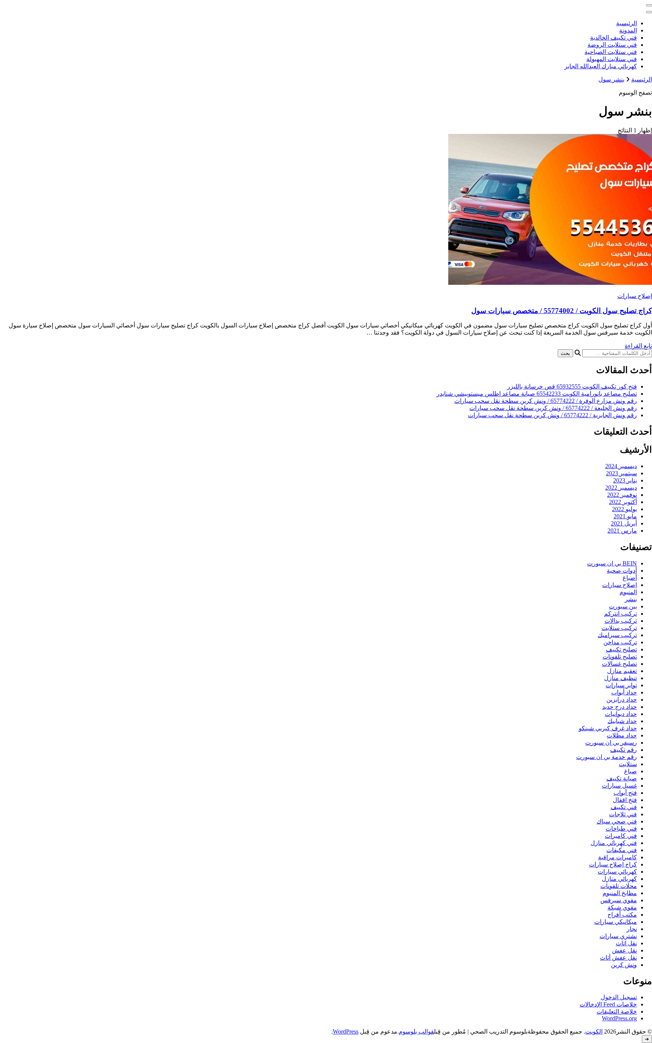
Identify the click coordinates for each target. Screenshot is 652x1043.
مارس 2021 (622, 530)
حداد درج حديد (619, 707)
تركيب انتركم (620, 613)
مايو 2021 (625, 516)
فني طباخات (621, 828)
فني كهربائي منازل (613, 843)
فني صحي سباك (617, 821)
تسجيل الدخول (619, 997)
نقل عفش (624, 950)
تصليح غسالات (619, 664)
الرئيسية (626, 23)
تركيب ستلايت (619, 628)
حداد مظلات (622, 735)
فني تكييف (623, 807)
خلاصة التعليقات (617, 1011)
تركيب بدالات (620, 621)
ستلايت (628, 764)
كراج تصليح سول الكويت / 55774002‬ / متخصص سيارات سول (561, 311)
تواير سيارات (621, 685)
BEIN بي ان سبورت (612, 563)
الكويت (594, 1031)
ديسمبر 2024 (621, 466)
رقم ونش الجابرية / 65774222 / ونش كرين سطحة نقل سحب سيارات (552, 415)
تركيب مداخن (620, 642)
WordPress (345, 1031)
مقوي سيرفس (618, 900)
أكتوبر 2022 (623, 502)
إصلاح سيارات (634, 296)
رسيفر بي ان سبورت (611, 742)
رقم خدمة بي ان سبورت (606, 757)
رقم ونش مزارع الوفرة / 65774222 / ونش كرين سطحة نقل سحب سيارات (545, 401)
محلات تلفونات (618, 886)
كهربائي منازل (619, 879)
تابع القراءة (638, 346)
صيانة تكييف (621, 778)
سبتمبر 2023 (621, 473)
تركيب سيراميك (617, 635)
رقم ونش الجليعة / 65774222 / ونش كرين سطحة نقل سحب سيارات (553, 408)
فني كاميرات (621, 836)
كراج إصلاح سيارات (613, 864)
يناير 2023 (625, 480)
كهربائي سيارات (617, 871)
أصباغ (630, 577)
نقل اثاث (626, 943)
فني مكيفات (621, 850)
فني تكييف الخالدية (613, 37)
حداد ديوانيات (621, 714)
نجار (632, 929)
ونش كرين (624, 965)
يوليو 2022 (624, 509)
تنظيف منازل (620, 678)
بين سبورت (623, 606)
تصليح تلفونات (620, 656)
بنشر (631, 599)
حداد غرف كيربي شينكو (608, 728)
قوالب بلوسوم (416, 1031)
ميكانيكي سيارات (615, 922)
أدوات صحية (622, 570)
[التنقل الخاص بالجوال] (649, 5)
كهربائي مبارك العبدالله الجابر (600, 66)
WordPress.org (619, 1018)
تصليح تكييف (621, 649)
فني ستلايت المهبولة (611, 59)
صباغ (630, 771)
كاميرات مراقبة (617, 857)
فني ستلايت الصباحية (610, 52)
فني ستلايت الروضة (612, 44)
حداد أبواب (624, 692)
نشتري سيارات (618, 936)
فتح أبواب (625, 793)
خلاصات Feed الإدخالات (608, 1004)
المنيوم (628, 592)
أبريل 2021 (624, 523)
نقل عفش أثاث (618, 957)
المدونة (628, 30)
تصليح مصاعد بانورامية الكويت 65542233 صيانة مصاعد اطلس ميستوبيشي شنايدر (537, 393)
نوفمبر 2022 (622, 495)
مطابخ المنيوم (620, 893)
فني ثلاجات (623, 814)
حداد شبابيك (622, 721)
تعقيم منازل (622, 671)
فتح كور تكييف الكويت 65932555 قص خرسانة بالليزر (572, 386)
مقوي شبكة (622, 907)
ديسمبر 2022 (621, 487)
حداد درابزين (621, 699)
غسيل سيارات (619, 785)
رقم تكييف (623, 750)
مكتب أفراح (622, 914)
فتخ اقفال (625, 800)
